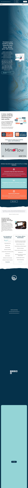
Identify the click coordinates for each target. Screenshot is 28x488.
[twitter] (13, 373)
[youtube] (16, 373)
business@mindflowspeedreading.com (14, 313)
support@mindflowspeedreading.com (14, 315)
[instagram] (15, 373)
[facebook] (11, 373)
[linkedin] (11, 375)
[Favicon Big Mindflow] (14, 277)
